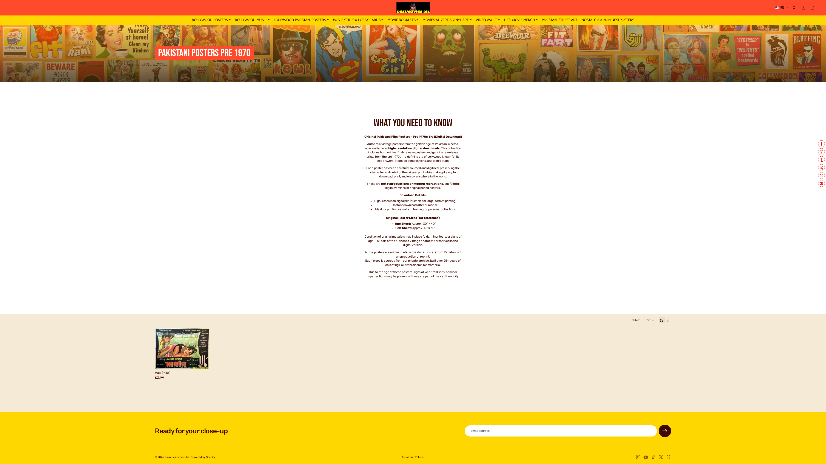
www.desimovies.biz (177, 457)
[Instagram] (638, 457)
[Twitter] (661, 457)
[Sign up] (665, 431)
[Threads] (668, 457)
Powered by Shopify (203, 457)
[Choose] (202, 362)
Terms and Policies (413, 457)
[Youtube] (645, 457)
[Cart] (812, 7)
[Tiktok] (653, 457)
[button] (649, 320)
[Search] (794, 7)
